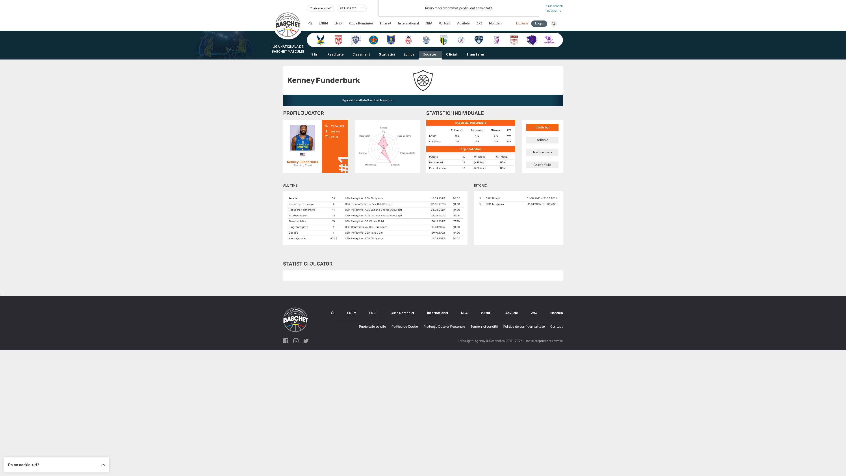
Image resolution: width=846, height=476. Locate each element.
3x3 (479, 23)
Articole (542, 140)
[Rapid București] (514, 40)
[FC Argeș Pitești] (496, 40)
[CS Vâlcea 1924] (356, 40)
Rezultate (335, 54)
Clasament (361, 54)
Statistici (387, 54)
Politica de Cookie (404, 327)
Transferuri (475, 54)
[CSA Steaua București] (373, 40)
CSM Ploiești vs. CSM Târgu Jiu (364, 232)
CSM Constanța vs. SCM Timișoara (366, 227)
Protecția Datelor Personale (444, 327)
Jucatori (430, 54)
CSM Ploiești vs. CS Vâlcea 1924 (364, 221)
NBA (429, 23)
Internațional (408, 23)
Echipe (409, 54)
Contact (556, 327)
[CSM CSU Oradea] (409, 40)
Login (539, 23)
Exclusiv (522, 23)
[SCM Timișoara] (549, 40)
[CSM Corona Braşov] (391, 40)
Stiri (315, 54)
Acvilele (463, 23)
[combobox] (320, 8)
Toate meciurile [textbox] (320, 8)
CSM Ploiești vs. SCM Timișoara (364, 198)
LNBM (323, 23)
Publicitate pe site (372, 327)
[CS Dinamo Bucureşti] (338, 40)
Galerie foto (542, 165)
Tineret (385, 23)
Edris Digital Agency (471, 341)
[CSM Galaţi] (426, 40)
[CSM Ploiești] (444, 40)
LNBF (338, 23)
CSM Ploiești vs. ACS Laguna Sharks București (373, 209)
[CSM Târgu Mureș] (461, 40)
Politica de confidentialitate (524, 327)
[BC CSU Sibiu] (321, 40)
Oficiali (452, 54)
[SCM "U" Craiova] (531, 40)
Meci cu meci (542, 152)
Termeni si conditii (483, 327)
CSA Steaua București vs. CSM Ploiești (368, 204)
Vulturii (445, 23)
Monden (495, 23)
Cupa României (361, 23)
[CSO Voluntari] (479, 40)
